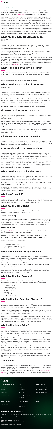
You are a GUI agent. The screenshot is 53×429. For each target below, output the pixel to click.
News (37, 401)
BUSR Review (22, 406)
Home (2, 7)
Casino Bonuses (22, 389)
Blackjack (11, 231)
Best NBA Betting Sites (41, 389)
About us (3, 387)
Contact (3, 389)
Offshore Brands (24, 401)
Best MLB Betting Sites (41, 387)
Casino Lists (21, 392)
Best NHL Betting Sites (41, 395)
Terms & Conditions (5, 395)
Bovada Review (22, 404)
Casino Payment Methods (24, 395)
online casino (6, 330)
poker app (15, 64)
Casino (21, 384)
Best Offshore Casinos (24, 387)
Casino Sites (21, 397)
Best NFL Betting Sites (41, 392)
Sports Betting (5, 401)
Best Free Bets (4, 404)
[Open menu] (51, 2)
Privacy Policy (4, 392)
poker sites (21, 14)
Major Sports (40, 384)
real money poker (36, 199)
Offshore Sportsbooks (8, 384)
